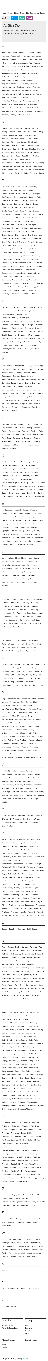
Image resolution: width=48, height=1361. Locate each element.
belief (21, 135)
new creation (28, 781)
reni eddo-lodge (37, 968)
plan (9, 870)
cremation (32, 290)
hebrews (35, 520)
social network (7, 1071)
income (35, 565)
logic (13, 682)
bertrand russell (26, 139)
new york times (8, 788)
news (36, 788)
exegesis (23, 404)
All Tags (5, 18)
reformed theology (9, 957)
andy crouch (19, 77)
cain (13, 187)
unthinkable (6, 1205)
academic (5, 56)
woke (20, 1250)
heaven (19, 520)
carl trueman (7, 197)
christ (12, 218)
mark (35, 702)
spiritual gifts (36, 1078)
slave (37, 1061)
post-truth (5, 884)
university (41, 1202)
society (17, 1071)
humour (12, 544)
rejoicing (37, 957)
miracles (39, 740)
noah (31, 792)
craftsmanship (29, 287)
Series (14, 18)
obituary (21, 815)
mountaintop (35, 754)
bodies (4, 159)
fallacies (22, 428)
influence (5, 572)
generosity (35, 469)
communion (31, 252)
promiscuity (14, 908)
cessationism (7, 204)
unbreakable (35, 1195)
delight (30, 325)
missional (32, 743)
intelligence (31, 575)
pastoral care (7, 850)
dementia (39, 325)
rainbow (25, 947)
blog (3, 156)
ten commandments (27, 1129)
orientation (23, 822)
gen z (35, 462)
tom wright (33, 1164)
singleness (13, 1061)
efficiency (39, 369)
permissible (6, 857)
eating (29, 366)
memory (30, 726)
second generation (9, 1033)
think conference (8, 1157)
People (30, 18)
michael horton (7, 733)
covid (20, 287)
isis (23, 582)
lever (24, 671)
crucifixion (15, 294)
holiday (21, 531)
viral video (20, 1222)
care (18, 194)
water (9, 1239)
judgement (39, 616)
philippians (39, 864)
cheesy (28, 211)
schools (29, 1026)
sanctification (31, 1023)
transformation (30, 1171)
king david (6, 651)
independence (7, 568)
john (3, 610)
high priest (25, 527)
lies (34, 675)
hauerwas (25, 517)
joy (23, 616)
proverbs (22, 912)
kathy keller (25, 644)
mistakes (25, 747)
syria (3, 1109)
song (20, 1074)
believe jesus (30, 135)
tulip (34, 1178)
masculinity (23, 712)
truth (29, 1178)
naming (29, 771)
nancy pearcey (7, 774)
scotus (12, 1030)
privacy (4, 905)
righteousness (31, 985)
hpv (3, 541)
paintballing (17, 843)
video (4, 1222)
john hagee (6, 613)
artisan (4, 104)
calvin (24, 187)
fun (23, 445)
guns (31, 496)
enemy (27, 383)
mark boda (6, 705)
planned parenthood (20, 870)
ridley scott (19, 985)
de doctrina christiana (10, 321)
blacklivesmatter (8, 152)
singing (4, 1061)
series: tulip (33, 1040)
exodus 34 (15, 407)
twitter (11, 1181)
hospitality (39, 538)
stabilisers (5, 1085)
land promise (14, 664)
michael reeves (21, 733)
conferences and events (22, 263)
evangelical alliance (9, 400)
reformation (15, 954)
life (39, 675)
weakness (30, 1239)
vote (41, 1222)
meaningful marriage (9, 723)
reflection (5, 954)
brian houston (13, 170)
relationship (6, 961)
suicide (13, 1102)
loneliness (29, 682)
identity (24, 558)
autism (12, 115)
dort (16, 345)
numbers (5, 802)
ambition (5, 70)
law (43, 664)
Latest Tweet (31, 1340)
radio (17, 947)
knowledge (24, 651)
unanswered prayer (9, 1195)
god (13, 489)
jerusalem (18, 606)
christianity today (8, 225)
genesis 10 (14, 472)
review (25, 978)
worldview (5, 1256)
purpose (41, 915)
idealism (10, 558)
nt (28, 799)
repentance (6, 971)
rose (13, 995)
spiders (20, 1078)
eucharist (30, 393)
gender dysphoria (16, 465)
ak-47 (14, 66)
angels (15, 80)
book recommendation (10, 163)
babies (4, 128)
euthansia (33, 397)
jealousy (25, 603)
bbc (24, 132)
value (25, 1219)
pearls (16, 853)
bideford (29, 145)
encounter (5, 383)
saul (12, 1026)
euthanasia (23, 397)
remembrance (7, 968)
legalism (32, 668)
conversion (6, 280)
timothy (24, 1164)
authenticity (39, 111)
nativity (4, 778)
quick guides (32, 929)
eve (3, 404)
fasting (37, 428)
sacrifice (12, 1016)
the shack (25, 1150)
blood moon (26, 156)
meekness (31, 723)
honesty (37, 534)
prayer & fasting (8, 891)
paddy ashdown (23, 839)
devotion (21, 331)
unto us (16, 1205)
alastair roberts (24, 66)
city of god (23, 245)
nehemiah (22, 778)
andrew (23, 73)
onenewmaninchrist (9, 822)
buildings (18, 173)
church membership (19, 238)
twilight (4, 1181)
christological (31, 225)
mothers (16, 754)
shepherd (5, 1057)
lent (18, 671)
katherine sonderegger (10, 644)
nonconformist (19, 795)
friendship (36, 441)
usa (33, 1205)
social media (34, 1068)
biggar (37, 145)
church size (6, 242)
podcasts (16, 874)
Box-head (26, 1358)
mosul (35, 750)
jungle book (35, 620)
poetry (30, 874)
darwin (19, 314)
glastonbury (13, 486)
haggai (25, 510)
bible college (21, 142)
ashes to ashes (20, 104)
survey (13, 1105)
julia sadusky (24, 620)
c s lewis (5, 187)
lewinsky (5, 675)
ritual (16, 988)
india (16, 568)
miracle (31, 740)
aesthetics (12, 63)
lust (34, 685)
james (14, 599)
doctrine (12, 342)
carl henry (26, 194)
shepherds (15, 1057)
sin (38, 1057)
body (10, 159)
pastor (38, 846)
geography (15, 479)
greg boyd (38, 493)
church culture (7, 235)
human (9, 541)
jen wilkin (34, 603)
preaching (15, 895)
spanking (12, 1078)
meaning (39, 719)
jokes (34, 613)
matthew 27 (14, 716)
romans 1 (25, 992)
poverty (17, 888)
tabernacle (6, 1123)
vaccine (4, 1219)
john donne (23, 610)
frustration (6, 445)
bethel (36, 139)
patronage (39, 850)
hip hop (34, 527)
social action (22, 1068)
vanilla (38, 1219)
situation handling (26, 1061)
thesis (21, 1154)
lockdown (5, 682)
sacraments (34, 1012)
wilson (34, 1246)
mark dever (16, 705)
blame (30, 152)
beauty (40, 132)
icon (3, 558)
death (23, 321)
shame (4, 1054)
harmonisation (7, 517)
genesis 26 (24, 472)
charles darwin (28, 207)
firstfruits (16, 434)
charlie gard (6, 211)
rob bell (34, 988)
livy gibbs (37, 678)
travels (40, 1174)
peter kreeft (28, 860)
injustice (32, 572)
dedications (14, 325)
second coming (37, 1030)
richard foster (7, 985)
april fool (5, 97)
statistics (14, 1085)
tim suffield (15, 1164)
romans (16, 992)
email (34, 373)
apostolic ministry (16, 94)
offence (39, 815)
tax (20, 1123)
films (9, 434)
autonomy (21, 115)
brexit (4, 170)
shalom (41, 1050)
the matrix (24, 1143)
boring (41, 163)
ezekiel (14, 410)
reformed (39, 954)
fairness (21, 424)
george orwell (26, 479)
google (29, 489)
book (16, 159)
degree (23, 325)
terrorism (5, 1133)
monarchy (5, 750)
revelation (17, 978)
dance (32, 307)
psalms (4, 915)
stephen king (36, 1085)
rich (24, 981)
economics (6, 369)
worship (21, 1256)
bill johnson (6, 149)
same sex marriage (20, 1019)
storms (22, 1088)
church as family (28, 231)
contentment (6, 273)
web (38, 1239)
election (27, 373)
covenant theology (9, 287)
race (4, 947)
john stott (26, 613)
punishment (31, 915)
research (40, 971)
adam (38, 56)
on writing (35, 819)
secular (21, 1033)
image (12, 561)
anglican (30, 80)
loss (16, 685)
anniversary (24, 84)
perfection (34, 853)
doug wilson (31, 345)
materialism (33, 712)
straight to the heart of (29, 1092)
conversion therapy (19, 280)
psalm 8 (40, 912)
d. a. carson (16, 307)
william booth (11, 1246)
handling (13, 513)
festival (34, 431)
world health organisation (31, 1253)
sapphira (5, 1026)
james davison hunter (35, 599)
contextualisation (19, 273)
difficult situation (34, 335)
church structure (19, 242)
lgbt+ (12, 675)
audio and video (8, 111)
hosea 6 (30, 538)
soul (32, 1074)
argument (26, 101)
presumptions (36, 898)
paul (3, 853)
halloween (34, 510)
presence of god (8, 898)
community (6, 256)
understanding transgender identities (16, 1202)
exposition (35, 407)
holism (36, 531)
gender (4, 465)
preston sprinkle (23, 898)
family (29, 428)
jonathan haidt (7, 616)
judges (4, 620)
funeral (13, 448)
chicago (36, 211)
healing (4, 520)
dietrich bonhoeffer (9, 335)
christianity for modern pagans (23, 221)
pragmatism (26, 888)
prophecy (37, 908)
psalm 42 (31, 912)
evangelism (35, 400)
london (20, 682)
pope (11, 881)
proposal (14, 912)
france (36, 438)
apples (38, 94)
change (36, 204)
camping (5, 190)
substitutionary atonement (22, 1099)
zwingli (13, 1306)
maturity (31, 719)
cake (19, 187)
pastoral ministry (20, 850)
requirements (30, 971)
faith (29, 424)
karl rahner (33, 640)
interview (25, 579)
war (3, 1239)
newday (29, 788)
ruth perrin (25, 999)
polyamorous (29, 877)
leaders (5, 668)
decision (5, 325)
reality (12, 950)
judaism (30, 616)
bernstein (14, 139)
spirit (27, 1078)
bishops (40, 149)
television (35, 1126)
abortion (22, 53)
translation (31, 1174)
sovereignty (40, 1074)
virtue (28, 1222)
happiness (38, 513)
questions (21, 929)
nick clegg (6, 792)
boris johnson (7, 166)
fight (41, 431)
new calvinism (15, 781)
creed (24, 290)
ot (30, 822)
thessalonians (31, 1154)
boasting (36, 156)
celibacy (24, 200)
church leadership (35, 235)
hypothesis (31, 544)
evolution (14, 404)
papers (26, 843)
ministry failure (7, 740)
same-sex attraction (9, 1023)
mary (15, 712)
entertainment (18, 386)
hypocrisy (21, 544)
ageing (36, 63)
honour (16, 538)
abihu (15, 53)
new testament (7, 785)
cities (15, 245)
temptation (13, 1129)
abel (9, 53)
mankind (5, 702)
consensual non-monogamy (12, 270)
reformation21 (27, 954)
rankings (33, 947)
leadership (14, 668)
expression (6, 410)
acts (32, 56)
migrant (4, 736)
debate (29, 321)
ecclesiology (37, 366)
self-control (6, 1037)
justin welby (17, 627)
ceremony (33, 200)
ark (33, 101)
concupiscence (22, 259)
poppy (17, 881)
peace (9, 853)
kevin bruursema (18, 647)
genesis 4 (16, 476)
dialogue (40, 331)
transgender (6, 1174)
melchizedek (20, 726)
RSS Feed (5, 1345)
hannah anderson (25, 513)
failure (13, 424)
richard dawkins (34, 981)
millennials (31, 736)
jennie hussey (7, 606)
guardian (18, 496)
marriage (32, 709)
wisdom (5, 1250)
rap (40, 947)
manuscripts (14, 702)
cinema (39, 242)
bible (12, 142)
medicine (22, 723)
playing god (6, 874)
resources (6, 975)
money (13, 750)
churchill (30, 242)
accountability (16, 56)
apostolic (5, 94)
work (10, 1253)
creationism (6, 290)
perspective (17, 860)
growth (10, 496)
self (35, 1033)
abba (4, 53)
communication (19, 252)
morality (21, 750)
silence (24, 1057)
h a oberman (7, 510)
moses (28, 750)
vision (35, 1222)
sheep (19, 1054)
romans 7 (5, 995)
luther (41, 685)
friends (28, 441)
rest (35, 975)
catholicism (6, 200)
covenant (39, 283)
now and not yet (19, 799)
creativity (16, 290)
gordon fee (38, 489)
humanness (37, 541)
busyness (33, 173)
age (30, 63)
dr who (19, 349)
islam (29, 582)
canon (30, 190)
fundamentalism (32, 445)
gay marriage (26, 462)
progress (5, 908)
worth (28, 1256)
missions (16, 747)
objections (30, 815)
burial (26, 173)
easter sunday (19, 366)
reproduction (18, 971)
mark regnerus (7, 709)
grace (22, 493)
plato (32, 870)
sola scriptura (27, 1071)
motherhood (6, 754)
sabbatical (14, 1012)
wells (13, 1243)
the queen (26, 1147)
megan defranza (8, 726)
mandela (41, 699)
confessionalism (8, 266)
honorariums (6, 538)
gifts (32, 483)
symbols (41, 1105)
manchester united (29, 699)
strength (5, 1095)
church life (6, 238)
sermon (24, 1043)
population (25, 881)
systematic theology (25, 1109)
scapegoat (20, 1026)
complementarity (8, 259)
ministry (39, 736)
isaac (12, 582)
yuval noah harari (33, 1288)
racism (10, 947)
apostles (36, 90)
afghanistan (22, 63)
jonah (41, 613)
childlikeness (6, 214)
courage (25, 283)
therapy (14, 1154)
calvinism (32, 187)
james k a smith (8, 603)
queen (4, 929)
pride (17, 901)
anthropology (6, 87)
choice (40, 214)
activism (26, 56)
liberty (28, 675)
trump (16, 1178)
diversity (41, 338)
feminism (25, 431)
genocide (5, 479)
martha (39, 709)
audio (37, 108)
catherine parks (35, 197)
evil (8, 404)
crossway (5, 294)
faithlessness (7, 428)
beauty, (4, 135)
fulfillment (15, 445)
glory (34, 486)
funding (5, 448)
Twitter (4, 1347)
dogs (20, 342)
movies (11, 757)
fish (23, 434)
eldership (18, 373)
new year (18, 785)
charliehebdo (18, 211)
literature (21, 678)
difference (22, 335)
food (9, 438)
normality (41, 795)
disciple (13, 338)
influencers (15, 572)
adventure (38, 59)
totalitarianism (36, 1167)
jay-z (18, 603)
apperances (29, 94)
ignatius (5, 561)
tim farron (34, 1160)
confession (38, 263)
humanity (27, 541)
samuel (21, 1023)
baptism (12, 132)
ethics (23, 393)
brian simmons (38, 170)
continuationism (34, 273)
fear (18, 431)
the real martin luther (10, 1150)
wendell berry (22, 1243)
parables (34, 843)
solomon (37, 1071)
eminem (16, 376)
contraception (7, 276)
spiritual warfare (8, 1081)
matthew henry (26, 716)
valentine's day (15, 1219)
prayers (35, 891)
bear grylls (32, 132)
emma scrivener (27, 376)
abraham (30, 53)
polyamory (39, 877)
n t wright (6, 771)
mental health (22, 730)
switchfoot (22, 1105)
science (36, 1026)
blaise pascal (21, 152)
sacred (4, 1016)
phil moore (29, 864)
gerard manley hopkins (10, 483)
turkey (40, 1178)
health (11, 520)
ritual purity (24, 988)
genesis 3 (34, 472)
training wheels (16, 1171)
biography (16, 149)
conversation (31, 276)
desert (37, 328)
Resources (28, 1328)
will (3, 1246)
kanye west (22, 640)
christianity (6, 221)
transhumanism (19, 1174)
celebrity (15, 200)
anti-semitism (19, 87)
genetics (34, 476)
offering (5, 819)
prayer (35, 888)
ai (8, 66)
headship (40, 517)
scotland (5, 1030)
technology (6, 1126)
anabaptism (14, 70)
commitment (6, 252)
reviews (33, 978)
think (40, 1154)
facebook (5, 424)
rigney (4, 988)
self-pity (22, 1037)
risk (10, 988)
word (41, 1250)
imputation (16, 565)
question (12, 929)
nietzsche (15, 792)
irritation (5, 582)
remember (31, 964)
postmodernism (29, 884)
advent (30, 59)
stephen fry (24, 1085)
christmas (20, 225)
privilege (12, 905)
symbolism (32, 1105)
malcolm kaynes (13, 699)
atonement (14, 108)
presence (34, 895)
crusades (24, 294)
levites (30, 671)
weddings (5, 1243)
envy (19, 390)
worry (13, 1256)
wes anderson (34, 1243)
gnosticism (6, 489)
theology (5, 1154)
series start (31, 1037)
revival (41, 978)
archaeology (23, 97)
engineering (6, 386)
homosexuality (26, 534)
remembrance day (22, 968)
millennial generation (17, 736)
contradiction (19, 276)
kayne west (36, 644)
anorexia (33, 84)
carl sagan (36, 194)
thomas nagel (22, 1160)
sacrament (24, 1012)
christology (6, 228)
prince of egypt (36, 901)
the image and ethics (10, 1143)
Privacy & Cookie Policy (10, 1328)
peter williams (7, 864)
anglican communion (9, 84)
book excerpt (25, 159)
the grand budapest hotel (29, 1140)
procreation (29, 905)
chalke (28, 204)
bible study (6, 145)
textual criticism (27, 1133)
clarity (32, 245)
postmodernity (7, 888)
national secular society (24, 774)
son (3, 1074)
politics (19, 877)
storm (16, 1088)
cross (40, 290)
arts (10, 104)
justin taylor (6, 627)
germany (24, 483)
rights (40, 985)
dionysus (5, 338)
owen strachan (7, 826)
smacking (24, 1064)
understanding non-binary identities (15, 1198)
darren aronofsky (8, 314)
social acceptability (9, 1068)
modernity (33, 747)
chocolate (32, 214)
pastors (31, 850)
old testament (15, 819)
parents (14, 846)
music (39, 757)
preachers (5, 895)
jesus (26, 606)
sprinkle (36, 1081)
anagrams (25, 70)
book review (26, 163)
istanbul (5, 586)
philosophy (31, 867)
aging (4, 66)
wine (41, 1246)
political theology (8, 877)
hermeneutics (30, 524)
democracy (6, 328)
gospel (4, 493)
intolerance (34, 579)
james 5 (22, 599)
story (29, 1088)
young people (13, 1288)
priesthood (25, 901)
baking (4, 132)
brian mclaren (26, 170)
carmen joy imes (20, 197)
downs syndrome (8, 349)
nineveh (24, 792)
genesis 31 (6, 476)
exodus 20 (6, 407)
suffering (5, 1102)
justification (13, 623)
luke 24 (28, 685)
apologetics (26, 90)
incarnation (26, 565)
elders (11, 373)
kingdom (15, 651)
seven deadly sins (9, 1047)
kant (14, 640)
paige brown (6, 843)
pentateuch (25, 853)
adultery (23, 59)
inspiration (5, 575)
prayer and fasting (23, 891)
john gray (34, 610)
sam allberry (6, 1019)
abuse (38, 53)
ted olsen (16, 1126)
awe (28, 115)
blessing (37, 152)
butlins (41, 173)
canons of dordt (8, 194)
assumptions (32, 104)
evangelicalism (23, 400)
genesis (5, 472)
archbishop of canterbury (11, 101)
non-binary (39, 792)
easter (9, 366)
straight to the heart (10, 1092)
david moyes (24, 318)
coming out (28, 249)
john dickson (12, 610)
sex (19, 1047)
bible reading (33, 142)
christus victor (7, 231)
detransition (6, 331)
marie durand (26, 702)
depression (29, 328)
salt (25, 1016)
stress (12, 1095)
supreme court (32, 1102)
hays (33, 517)
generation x (24, 469)
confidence (20, 266)
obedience (12, 815)
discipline (32, 338)
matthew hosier (7, 719)
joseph (17, 616)
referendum (37, 950)
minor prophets (20, 740)
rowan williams (23, 995)
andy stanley (6, 80)
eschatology (14, 393)
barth (19, 132)
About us (28, 1333)
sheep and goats (30, 1054)
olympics (26, 819)
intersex (17, 579)
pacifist (12, 839)
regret (29, 957)
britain (4, 173)
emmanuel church (8, 379)
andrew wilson (7, 77)
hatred (17, 517)
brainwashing (19, 166)
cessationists (19, 204)
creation (40, 287)
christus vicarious (36, 228)
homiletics (15, 534)
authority (5, 115)
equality (4, 393)
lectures (23, 668)
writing (34, 1256)
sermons (32, 1043)
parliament (23, 846)
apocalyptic (16, 90)
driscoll (37, 349)
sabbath (5, 1012)
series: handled (8, 1040)
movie (4, 757)
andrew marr (32, 73)
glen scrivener (24, 486)
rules (4, 999)
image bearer (21, 561)
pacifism (5, 839)
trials (4, 1178)
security (29, 1033)
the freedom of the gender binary (27, 1136)
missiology (15, 743)
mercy (31, 730)
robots (42, 988)
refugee (21, 957)
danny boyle (29, 311)
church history (20, 235)
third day (36, 1157)
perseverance (28, 857)
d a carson (6, 307)
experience (26, 407)
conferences (6, 263)
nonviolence (31, 795)
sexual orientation (20, 1050)
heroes (16, 527)
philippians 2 (6, 867)
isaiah (18, 582)
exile (30, 404)
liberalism (20, 675)
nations (37, 774)
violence (11, 1222)
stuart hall (21, 1095)
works (17, 1253)
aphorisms (6, 90)
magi (3, 699)
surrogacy (5, 1105)
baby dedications (15, 128)
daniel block (18, 311)
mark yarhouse (20, 709)
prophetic (5, 912)
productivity (40, 905)
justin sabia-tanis (34, 623)
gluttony (41, 486)
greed (29, 493)
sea (27, 1030)
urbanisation (25, 1205)
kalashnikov (6, 640)
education (30, 369)
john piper (17, 613)
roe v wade (6, 992)
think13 (20, 1157)
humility (4, 544)
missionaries (6, 747)
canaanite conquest (18, 190)
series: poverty (21, 1040)
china (24, 214)
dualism (5, 352)
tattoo (14, 1123)
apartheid (36, 87)
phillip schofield (19, 867)
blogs (18, 156)
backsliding (36, 128)
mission (24, 743)
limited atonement (8, 678)
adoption (5, 59)
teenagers (25, 1126)
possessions (36, 881)
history (14, 531)
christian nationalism (36, 218)
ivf (10, 586)
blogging (10, 156)
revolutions (16, 981)
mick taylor (33, 733)
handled (5, 513)
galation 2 (14, 462)
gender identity (30, 465)
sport (29, 1081)
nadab (14, 771)
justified (23, 623)
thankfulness (7, 1136)
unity (33, 1202)
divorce (4, 342)
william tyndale (24, 1246)
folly (3, 438)
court (32, 283)
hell (41, 520)
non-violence (7, 795)
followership (38, 434)
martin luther (7, 712)
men (37, 726)
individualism (25, 568)
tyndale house (21, 1181)
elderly (4, 373)
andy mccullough (32, 77)
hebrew (27, 520)
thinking (28, 1157)
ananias (34, 70)
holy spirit (5, 534)
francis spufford (8, 441)
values (31, 1219)
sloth (17, 1064)
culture (32, 294)
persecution (16, 857)
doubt (23, 345)
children (17, 214)
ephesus (37, 390)
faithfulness (37, 424)
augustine (19, 111)
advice (4, 63)
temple (4, 1129)
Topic (22, 18)
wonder (34, 1250)
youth (22, 1288)
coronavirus (6, 283)
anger (23, 80)
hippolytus (5, 531)
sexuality (32, 1050)
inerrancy (35, 568)
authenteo (29, 111)
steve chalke (7, 1088)
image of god (33, 561)
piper (3, 870)
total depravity (23, 1167)
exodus (37, 404)
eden (23, 369)
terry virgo (15, 1133)
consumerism (30, 270)
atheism (5, 108)
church (17, 231)
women (27, 1250)
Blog (11, 13)
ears (3, 366)
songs (26, 1074)
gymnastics (39, 496)
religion (28, 961)
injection (24, 572)
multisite (19, 757)
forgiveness (17, 438)
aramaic (14, 97)
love (21, 685)
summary (21, 1102)
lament (4, 664)
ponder (4, 881)
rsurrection (35, 995)
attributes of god (26, 108)
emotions (41, 379)
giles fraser (40, 483)
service (40, 1043)
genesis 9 (25, 476)
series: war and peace (10, 1043)
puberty (22, 915)
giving (4, 486)
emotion (21, 379)
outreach (36, 822)
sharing (12, 1054)
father (4, 431)
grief (3, 496)
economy (15, 369)
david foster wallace (9, 318)
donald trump (29, 342)
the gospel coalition (9, 1140)
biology (24, 149)
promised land (26, 908)
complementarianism (31, 256)
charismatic (16, 207)
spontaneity (20, 1081)
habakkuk (17, 510)
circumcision (6, 245)
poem (24, 874)
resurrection (6, 978)
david (26, 314)
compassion (16, 256)
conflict (29, 266)
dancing (40, 307)
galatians (5, 462)
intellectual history (18, 575)
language (25, 664)
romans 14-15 (36, 992)
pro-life (20, 905)
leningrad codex (8, 671)
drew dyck (29, 349)
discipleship (22, 338)
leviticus (38, 671)
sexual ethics (7, 1050)
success (37, 1099)
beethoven (13, 135)
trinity (10, 1178)
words (4, 1253)
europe (4, 397)
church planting (35, 238)
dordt (38, 342)
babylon (27, 128)
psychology (13, 915)
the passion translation (11, 1147)
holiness (29, 531)
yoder (4, 1288)
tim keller (5, 1164)
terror (39, 1129)
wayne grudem (18, 1239)
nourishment (6, 799)
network (5, 781)
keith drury (6, 647)
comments (39, 249)
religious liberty (8, 964)
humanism (18, 541)
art (38, 101)
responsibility (26, 975)
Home (4, 13)
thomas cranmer (8, 1160)
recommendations (24, 950)
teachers (26, 1123)
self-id (15, 1037)
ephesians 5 (27, 390)
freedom (19, 441)
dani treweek (7, 311)
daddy (26, 307)
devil (14, 331)
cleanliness (6, 249)
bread (28, 166)
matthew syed (20, 719)
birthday (32, 149)
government (13, 493)
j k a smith (6, 599)
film (3, 434)
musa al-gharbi (29, 757)
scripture (20, 1030)
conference (34, 259)
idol (30, 558)
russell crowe (13, 999)
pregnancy (25, 895)
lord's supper (7, 685)
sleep (11, 1064)
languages (35, 664)
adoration (13, 59)
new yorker (20, 788)
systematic (12, 1109)
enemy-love (36, 383)
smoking (34, 1064)
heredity (5, 524)
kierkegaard (31, 647)
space (4, 1078)
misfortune (6, 743)
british (11, 173)
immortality (6, 565)
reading (5, 950)
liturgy (29, 678)
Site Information (7, 1325)
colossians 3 (17, 249)
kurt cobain (35, 651)
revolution (6, 981)
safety (19, 1016)
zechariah (5, 1306)
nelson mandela (33, 778)
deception (38, 321)
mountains (25, 754)
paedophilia (35, 839)
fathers (11, 431)
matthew (5, 716)
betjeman (5, 142)
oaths (4, 815)
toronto (13, 1167)
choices (5, 218)
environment (29, 386)
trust (23, 1178)
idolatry (36, 558)
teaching (35, 1123)
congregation (39, 266)
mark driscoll (27, 705)
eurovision (13, 397)
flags (29, 434)
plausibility (39, 870)
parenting (5, 846)
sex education (28, 1047)
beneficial (5, 139)
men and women (8, 730)
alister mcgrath (37, 66)
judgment (13, 620)
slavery (4, 1064)
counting (16, 283)
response (15, 975)
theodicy (34, 1150)
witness (13, 1250)
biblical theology (18, 145)
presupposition (7, 901)
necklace (12, 778)
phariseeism (18, 864)
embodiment (6, 376)
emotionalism (31, 379)
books (35, 163)
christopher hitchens (19, 228)
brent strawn (37, 166)
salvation (32, 1016)
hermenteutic (7, 527)
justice (4, 623)
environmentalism (8, 390)
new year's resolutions (33, 785)
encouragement (17, 383)
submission (6, 1099)
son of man (11, 1074)
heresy (12, 524)
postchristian (16, 884)
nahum (21, 771)
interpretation (7, 579)
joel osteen (35, 606)
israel (35, 582)
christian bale (21, 218)
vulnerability (6, 1226)
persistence (39, 857)
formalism (28, 438)
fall (15, 428)
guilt (25, 496)
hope (23, 538)
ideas (17, 558)
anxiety (28, 87)
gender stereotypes (9, 469)
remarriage (20, 964)
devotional (31, 331)
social (41, 1064)
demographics (17, 328)
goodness (21, 489)
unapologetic (23, 1195)
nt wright (34, 799)
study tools (31, 1095)
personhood (6, 860)
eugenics (39, 393)
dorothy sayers (7, 345)
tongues (5, 1167)
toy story (5, 1171)
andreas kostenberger (10, 73)
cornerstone (33, 280)
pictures (40, 867)
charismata (6, 207)
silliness (31, 1057)
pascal (31, 846)
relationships (18, 961)
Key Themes (29, 1331)
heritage (20, 524)
